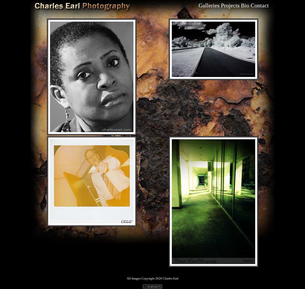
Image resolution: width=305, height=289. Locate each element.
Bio (245, 5)
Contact (260, 5)
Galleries (208, 5)
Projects (230, 5)
